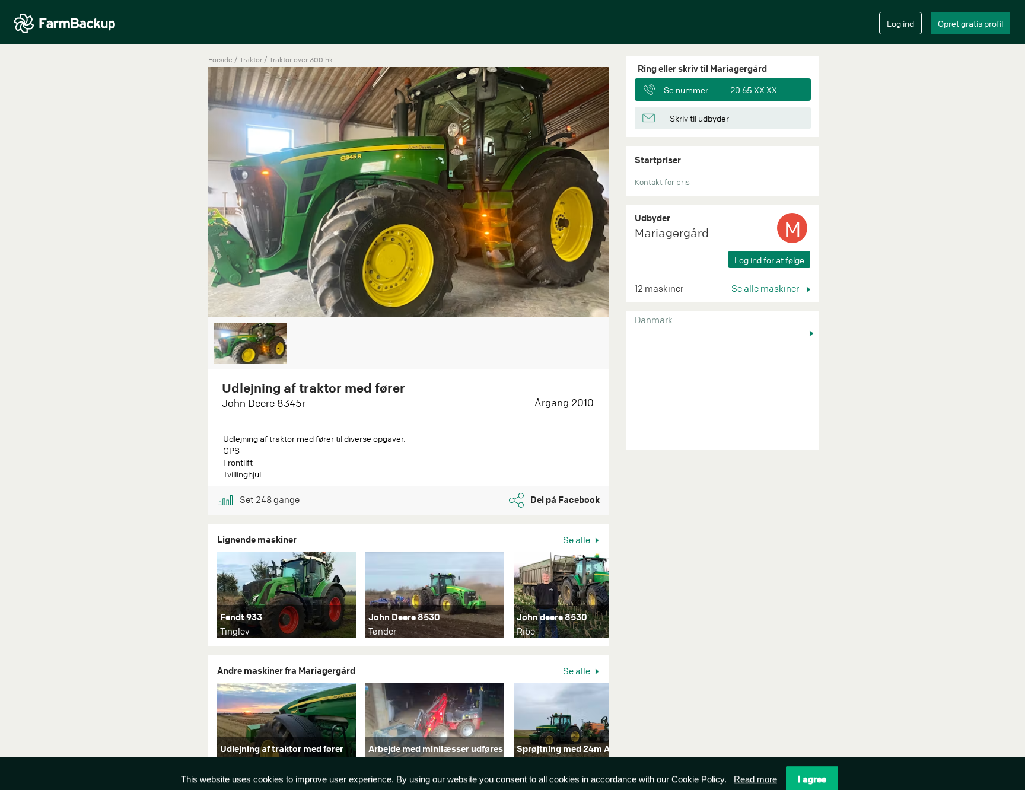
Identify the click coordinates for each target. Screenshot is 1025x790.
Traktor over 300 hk (301, 59)
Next (626, 597)
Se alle (577, 540)
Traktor (252, 59)
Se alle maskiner (766, 288)
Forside (220, 59)
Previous (190, 193)
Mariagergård (672, 232)
